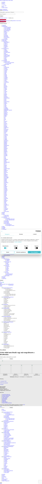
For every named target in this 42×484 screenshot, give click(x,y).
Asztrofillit (6, 77)
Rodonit (5, 171)
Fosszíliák (5, 32)
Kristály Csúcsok (7, 55)
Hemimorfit (6, 112)
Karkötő (7, 262)
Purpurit (5, 167)
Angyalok (5, 50)
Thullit (5, 199)
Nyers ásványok (6, 37)
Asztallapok (8, 259)
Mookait (5, 150)
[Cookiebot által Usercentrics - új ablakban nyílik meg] (36, 231)
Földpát (3, 226)
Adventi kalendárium (7, 27)
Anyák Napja (4, 40)
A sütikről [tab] (34, 234)
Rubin (5, 173)
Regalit (5, 169)
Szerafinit (5, 189)
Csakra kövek (6, 215)
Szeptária (5, 188)
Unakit (5, 205)
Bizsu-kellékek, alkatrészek (8, 470)
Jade (5, 118)
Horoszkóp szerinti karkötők (9, 314)
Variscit (5, 206)
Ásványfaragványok (5, 48)
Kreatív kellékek (6, 471)
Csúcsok (5, 337)
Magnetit (5, 141)
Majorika (5, 143)
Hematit (5, 111)
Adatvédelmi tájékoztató (6, 394)
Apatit (5, 73)
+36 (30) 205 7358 (3, 381)
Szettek (5, 47)
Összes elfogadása (34, 252)
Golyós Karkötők (7, 433)
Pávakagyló (6, 159)
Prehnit (5, 166)
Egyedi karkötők (7, 315)
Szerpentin (6, 190)
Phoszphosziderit (7, 162)
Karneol (5, 123)
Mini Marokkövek (7, 320)
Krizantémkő (6, 129)
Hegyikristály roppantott (8, 110)
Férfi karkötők (6, 312)
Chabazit (5, 88)
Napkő (5, 152)
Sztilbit (5, 192)
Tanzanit (5, 194)
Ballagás (3, 212)
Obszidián (5, 155)
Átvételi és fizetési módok (6, 395)
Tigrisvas (5, 201)
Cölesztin (5, 91)
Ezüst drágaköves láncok (10, 225)
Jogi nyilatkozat (4, 399)
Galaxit (5, 105)
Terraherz (5, 197)
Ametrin (5, 71)
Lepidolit (5, 138)
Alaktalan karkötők (7, 309)
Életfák (5, 31)
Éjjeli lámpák (6, 322)
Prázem (5, 165)
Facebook (1, 384)
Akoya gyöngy (6, 67)
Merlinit (5, 147)
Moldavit (5, 149)
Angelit (5, 72)
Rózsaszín (3, 276)
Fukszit (5, 100)
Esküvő (3, 213)
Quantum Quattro (7, 168)
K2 (4, 120)
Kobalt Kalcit (6, 127)
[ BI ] (24, 404)
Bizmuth (5, 85)
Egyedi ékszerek (6, 42)
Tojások (5, 58)
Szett (7, 271)
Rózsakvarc (6, 172)
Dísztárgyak (6, 51)
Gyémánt (5, 107)
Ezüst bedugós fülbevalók (11, 294)
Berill (5, 84)
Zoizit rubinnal (6, 211)
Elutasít (7, 252)
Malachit (5, 144)
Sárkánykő (6, 176)
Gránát (5, 106)
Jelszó (2, 14)
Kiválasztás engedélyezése (21, 252)
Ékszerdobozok (7, 326)
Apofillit (5, 74)
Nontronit (5, 153)
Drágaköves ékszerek (7, 261)
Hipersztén (6, 114)
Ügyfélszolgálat (4, 398)
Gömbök (5, 335)
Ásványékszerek (4, 41)
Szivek (5, 339)
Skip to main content (9, 0)
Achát (5, 66)
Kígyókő (5, 126)
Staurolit (5, 184)
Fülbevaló (7, 266)
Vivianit (5, 207)
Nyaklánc (7, 264)
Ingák (5, 53)
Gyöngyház (6, 108)
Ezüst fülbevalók (7, 293)
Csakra (5, 92)
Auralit (5, 80)
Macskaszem (6, 140)
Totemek (5, 59)
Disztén (5, 95)
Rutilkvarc (5, 175)
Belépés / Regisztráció (5, 480)
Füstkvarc (5, 103)
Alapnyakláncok (7, 345)
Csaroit (5, 93)
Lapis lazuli (6, 135)
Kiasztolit (5, 125)
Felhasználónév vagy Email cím (7, 12)
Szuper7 (5, 193)
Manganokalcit (6, 145)
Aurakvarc (6, 79)
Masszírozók (6, 325)
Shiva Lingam (6, 177)
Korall (5, 128)
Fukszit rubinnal (6, 101)
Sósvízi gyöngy (8, 63)
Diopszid (5, 94)
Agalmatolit (4, 25)
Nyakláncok (6, 46)
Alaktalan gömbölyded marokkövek (10, 318)
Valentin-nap (4, 278)
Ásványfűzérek (4, 60)
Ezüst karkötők (6, 221)
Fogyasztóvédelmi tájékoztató (7, 402)
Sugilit (5, 185)
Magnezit (5, 142)
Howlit (5, 116)
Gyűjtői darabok (6, 275)
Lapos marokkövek (7, 317)
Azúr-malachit (6, 82)
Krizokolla (6, 130)
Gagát (5, 104)
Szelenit (5, 187)
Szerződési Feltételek (5, 396)
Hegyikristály (6, 109)
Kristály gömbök (7, 56)
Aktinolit (5, 68)
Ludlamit (5, 139)
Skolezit (5, 180)
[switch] (15, 248)
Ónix (5, 156)
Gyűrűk (5, 299)
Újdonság (3, 277)
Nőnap (3, 257)
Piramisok (6, 336)
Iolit (4, 117)
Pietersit (5, 163)
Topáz (5, 202)
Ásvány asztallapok (7, 28)
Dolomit (5, 96)
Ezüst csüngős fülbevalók (10, 219)
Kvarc (5, 133)
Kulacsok (5, 34)
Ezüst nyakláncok (7, 223)
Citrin (5, 90)
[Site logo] (5, 20)
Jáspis (5, 119)
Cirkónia (5, 89)
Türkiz (5, 203)
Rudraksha (6, 174)
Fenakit (5, 98)
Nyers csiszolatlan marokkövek (9, 254)
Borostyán (5, 86)
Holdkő (5, 115)
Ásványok (3, 65)
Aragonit (5, 75)
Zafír (5, 210)
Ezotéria (3, 214)
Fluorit (5, 99)
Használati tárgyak (7, 52)
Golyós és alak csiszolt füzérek (9, 62)
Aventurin (5, 81)
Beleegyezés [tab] (7, 234)
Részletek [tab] (21, 234)
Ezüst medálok (6, 222)
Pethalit (5, 161)
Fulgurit (5, 102)
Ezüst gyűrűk (6, 220)
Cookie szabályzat (5, 397)
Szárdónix (5, 186)
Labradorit (5, 134)
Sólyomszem (6, 182)
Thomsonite (6, 198)
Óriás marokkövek (7, 255)
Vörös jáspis (6, 208)
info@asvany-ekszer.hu (4, 382)
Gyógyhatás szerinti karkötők (9, 313)
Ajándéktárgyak (4, 26)
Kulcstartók (6, 35)
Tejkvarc (5, 195)
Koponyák (6, 54)
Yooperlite (5, 209)
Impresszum (4, 400)
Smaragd (5, 181)
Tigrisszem (6, 200)
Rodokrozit (6, 170)
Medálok (5, 45)
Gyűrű (7, 267)
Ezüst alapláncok (9, 224)
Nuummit (5, 154)
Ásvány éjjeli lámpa (7, 29)
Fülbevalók (6, 298)
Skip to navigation (3, 0)
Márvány (5, 146)
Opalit (5, 158)
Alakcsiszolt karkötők (8, 310)
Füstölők (3, 228)
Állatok (5, 49)
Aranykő (5, 76)
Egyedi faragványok (9, 273)
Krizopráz (5, 131)
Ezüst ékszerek (4, 217)
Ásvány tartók (6, 347)
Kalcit (5, 122)
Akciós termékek (5, 39)
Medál (7, 263)
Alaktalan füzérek (7, 61)
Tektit (5, 196)
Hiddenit (5, 113)
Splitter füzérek (6, 64)
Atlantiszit (5, 78)
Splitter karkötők (7, 311)
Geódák (5, 33)
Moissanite (6, 148)
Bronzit (5, 87)
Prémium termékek (3, 19)
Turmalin (5, 204)
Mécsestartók (6, 36)
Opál (5, 157)
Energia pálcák (6, 216)
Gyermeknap (4, 229)
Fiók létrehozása (5, 10)
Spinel (5, 183)
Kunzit (5, 132)
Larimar (5, 136)
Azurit (5, 83)
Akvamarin (6, 69)
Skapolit (5, 179)
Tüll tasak (5, 38)
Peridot (5, 160)
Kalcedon (5, 121)
